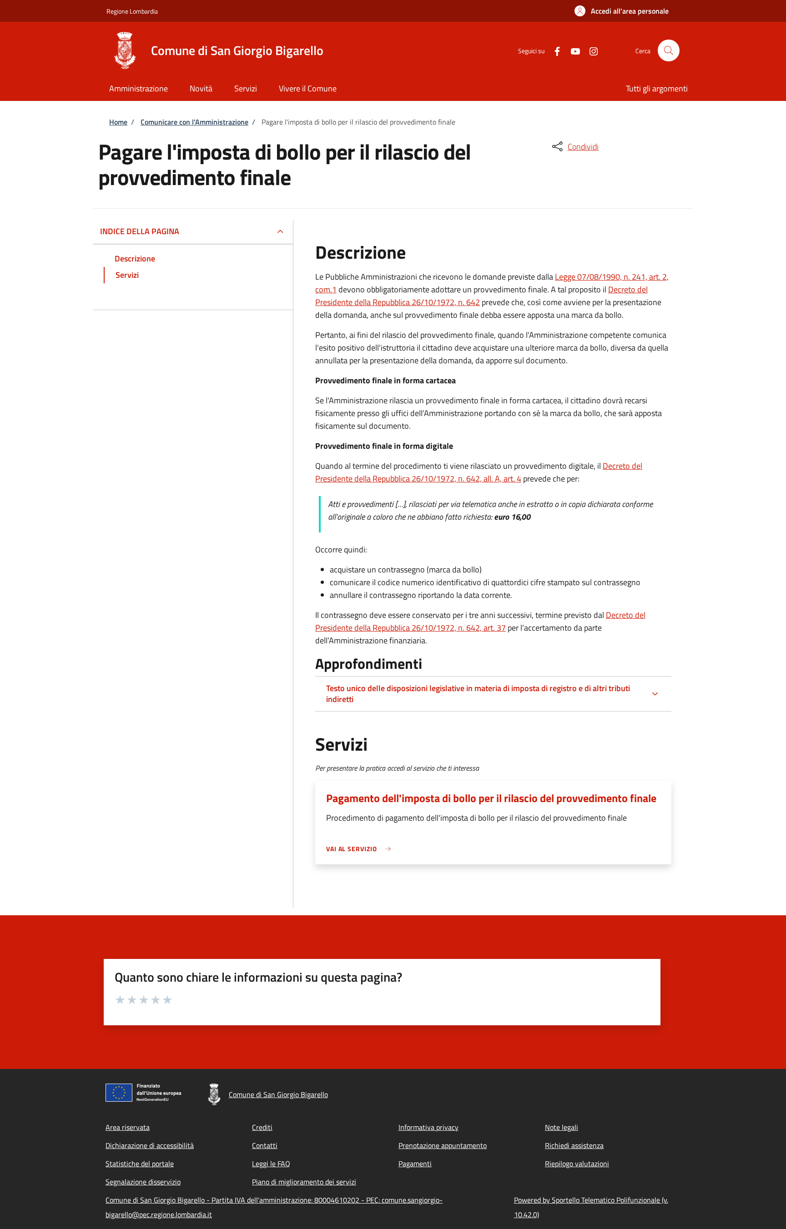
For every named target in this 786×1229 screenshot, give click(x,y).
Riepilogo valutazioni (577, 1163)
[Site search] (669, 50)
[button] (622, 11)
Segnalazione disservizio (143, 1181)
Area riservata (128, 1127)
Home (118, 121)
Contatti (264, 1145)
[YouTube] (572, 50)
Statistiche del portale (140, 1163)
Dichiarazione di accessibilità (150, 1145)
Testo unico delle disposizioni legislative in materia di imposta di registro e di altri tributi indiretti (478, 693)
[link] (360, 848)
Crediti (262, 1127)
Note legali (561, 1127)
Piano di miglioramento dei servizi (304, 1181)
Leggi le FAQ (271, 1163)
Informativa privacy (428, 1127)
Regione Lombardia (132, 11)
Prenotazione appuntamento (442, 1145)
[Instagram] (590, 50)
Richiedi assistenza (574, 1145)
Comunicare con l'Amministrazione (194, 121)
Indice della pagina (139, 231)
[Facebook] (553, 50)
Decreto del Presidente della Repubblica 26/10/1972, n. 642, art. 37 (480, 621)
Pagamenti (415, 1163)
